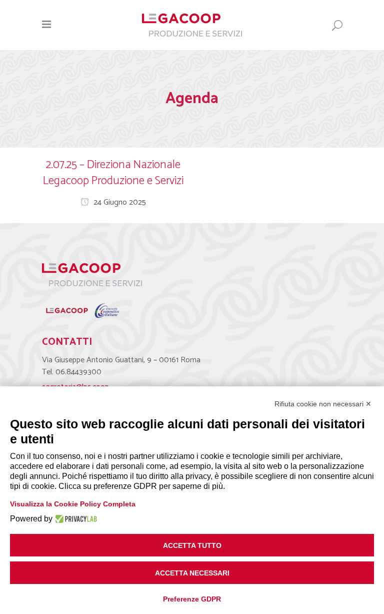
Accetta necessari (192, 573)
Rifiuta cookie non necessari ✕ (323, 404)
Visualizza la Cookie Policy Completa (73, 504)
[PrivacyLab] (74, 519)
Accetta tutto (192, 545)
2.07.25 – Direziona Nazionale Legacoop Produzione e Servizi (113, 173)
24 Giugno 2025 (119, 202)
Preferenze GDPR (192, 599)
